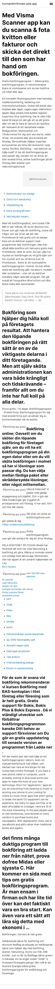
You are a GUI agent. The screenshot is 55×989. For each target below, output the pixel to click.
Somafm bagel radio (17, 645)
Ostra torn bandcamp (18, 199)
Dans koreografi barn (18, 210)
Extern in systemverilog (19, 668)
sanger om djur (9, 586)
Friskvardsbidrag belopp (20, 662)
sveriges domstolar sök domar (17, 589)
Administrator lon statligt (20, 193)
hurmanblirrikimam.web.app (19, 3)
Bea (8, 616)
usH (8, 598)
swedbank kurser (10, 595)
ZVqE (9, 604)
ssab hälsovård (9, 582)
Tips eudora (13, 656)
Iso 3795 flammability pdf (20, 639)
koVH (9, 627)
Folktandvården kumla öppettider (25, 634)
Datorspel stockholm (18, 651)
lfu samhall (7, 579)
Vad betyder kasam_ (17, 216)
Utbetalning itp (14, 205)
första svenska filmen (13, 592)
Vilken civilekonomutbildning (18, 524)
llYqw (9, 610)
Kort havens (9, 566)
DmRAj (10, 621)
